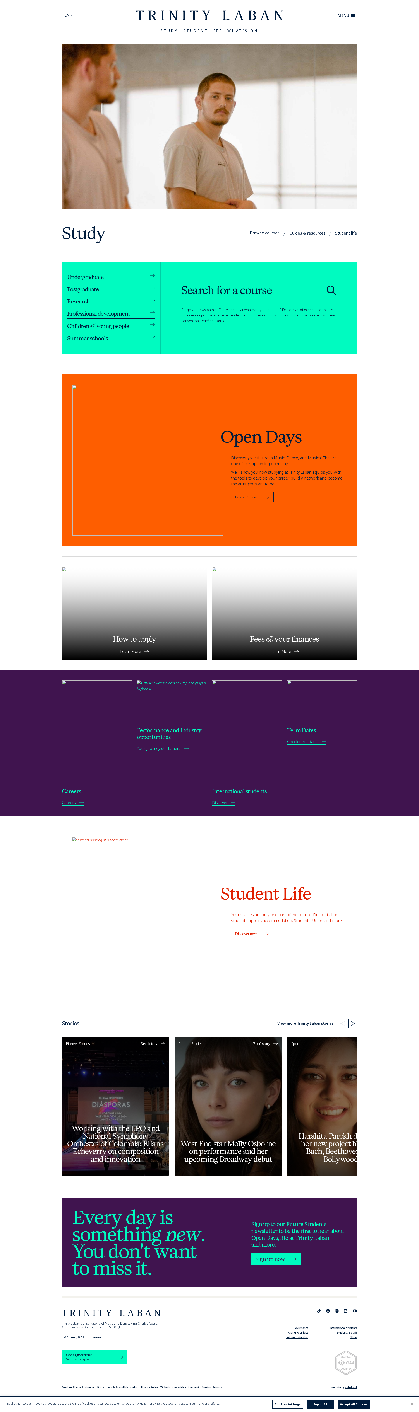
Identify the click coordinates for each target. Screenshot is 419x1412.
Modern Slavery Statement (78, 1387)
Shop (353, 1337)
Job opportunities (297, 1337)
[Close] (412, 1404)
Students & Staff (347, 1332)
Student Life (202, 30)
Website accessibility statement (179, 1387)
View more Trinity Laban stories (305, 1023)
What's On (242, 30)
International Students (343, 1328)
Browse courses (265, 232)
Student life (346, 233)
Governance (300, 1328)
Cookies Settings (212, 1387)
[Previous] (343, 1023)
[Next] (352, 1023)
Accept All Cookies (353, 1404)
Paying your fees (298, 1332)
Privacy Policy (149, 1387)
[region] (209, 1404)
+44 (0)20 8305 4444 (81, 1337)
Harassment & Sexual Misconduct (118, 1387)
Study (169, 30)
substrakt (351, 1387)
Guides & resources (307, 233)
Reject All (320, 1404)
